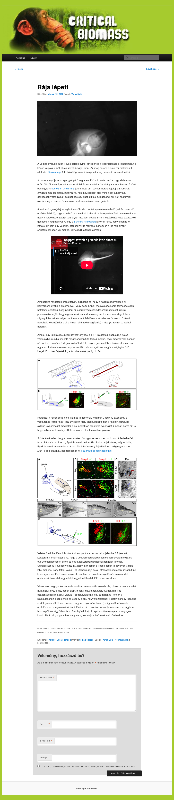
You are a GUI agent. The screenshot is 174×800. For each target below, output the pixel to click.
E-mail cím (46, 740)
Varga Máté (76, 93)
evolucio (51, 639)
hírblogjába (85, 221)
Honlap (43, 757)
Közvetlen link (122, 639)
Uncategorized (64, 639)
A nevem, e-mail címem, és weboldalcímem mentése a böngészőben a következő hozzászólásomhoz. (89, 766)
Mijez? (33, 57)
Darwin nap (54, 172)
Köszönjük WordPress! (87, 788)
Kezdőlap (20, 57)
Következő (152, 68)
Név (45, 724)
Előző (19, 68)
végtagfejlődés (86, 639)
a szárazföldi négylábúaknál (96, 450)
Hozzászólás (47, 677)
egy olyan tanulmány (62, 188)
